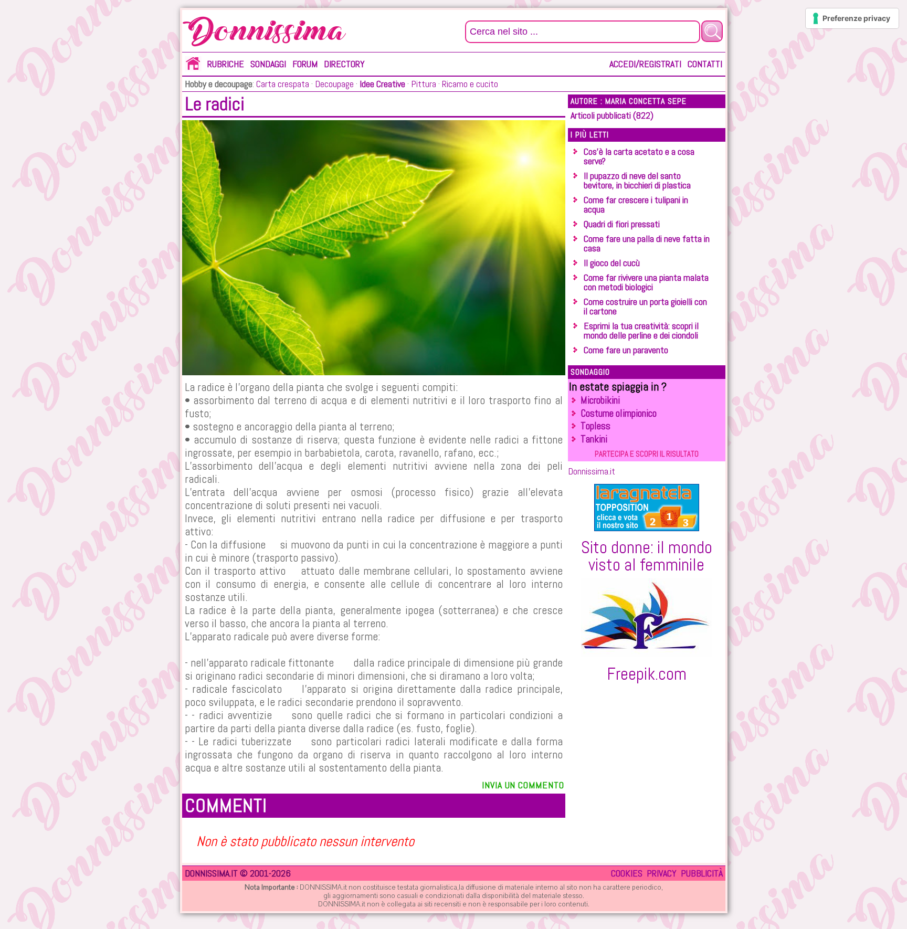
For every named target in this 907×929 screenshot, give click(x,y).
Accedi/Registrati (645, 64)
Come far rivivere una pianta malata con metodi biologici (646, 282)
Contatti (705, 64)
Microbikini (600, 400)
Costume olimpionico (619, 413)
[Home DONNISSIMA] (193, 68)
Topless (595, 425)
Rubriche (225, 64)
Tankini (594, 439)
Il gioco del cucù (612, 263)
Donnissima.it (591, 471)
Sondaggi (268, 64)
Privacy (662, 873)
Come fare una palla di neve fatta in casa (647, 243)
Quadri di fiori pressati (622, 224)
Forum (305, 64)
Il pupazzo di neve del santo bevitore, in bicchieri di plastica (637, 180)
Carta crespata (282, 84)
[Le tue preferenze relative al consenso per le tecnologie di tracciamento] (852, 18)
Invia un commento (523, 785)
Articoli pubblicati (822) (612, 115)
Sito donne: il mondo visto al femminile (646, 555)
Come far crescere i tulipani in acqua (636, 204)
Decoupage (333, 84)
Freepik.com (647, 674)
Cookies (626, 873)
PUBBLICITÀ (702, 873)
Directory (344, 64)
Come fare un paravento (626, 350)
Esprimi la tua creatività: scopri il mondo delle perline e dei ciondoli (641, 330)
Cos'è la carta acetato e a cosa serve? (639, 156)
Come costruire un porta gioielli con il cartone (645, 306)
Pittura (422, 84)
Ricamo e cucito (469, 84)
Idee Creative (382, 84)
